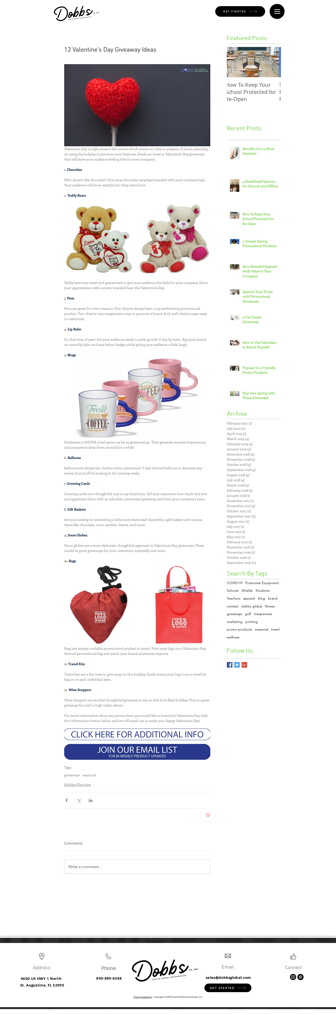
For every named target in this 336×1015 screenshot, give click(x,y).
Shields (247, 590)
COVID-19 (234, 583)
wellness (233, 637)
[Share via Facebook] (66, 800)
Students (263, 590)
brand (272, 598)
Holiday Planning (77, 784)
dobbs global (251, 606)
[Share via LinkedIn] (90, 800)
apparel (249, 598)
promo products (239, 629)
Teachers (233, 598)
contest (232, 606)
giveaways (72, 775)
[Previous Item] (234, 62)
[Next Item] (273, 62)
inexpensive (263, 614)
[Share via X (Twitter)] (78, 800)
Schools (233, 590)
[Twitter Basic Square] (237, 665)
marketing (235, 621)
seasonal (89, 775)
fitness (270, 606)
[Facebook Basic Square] (229, 665)
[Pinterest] (300, 977)
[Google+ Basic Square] (244, 665)
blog (261, 598)
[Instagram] (293, 977)
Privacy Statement (143, 997)
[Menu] (277, 11)
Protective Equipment (262, 583)
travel (275, 629)
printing (251, 621)
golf (248, 614)
